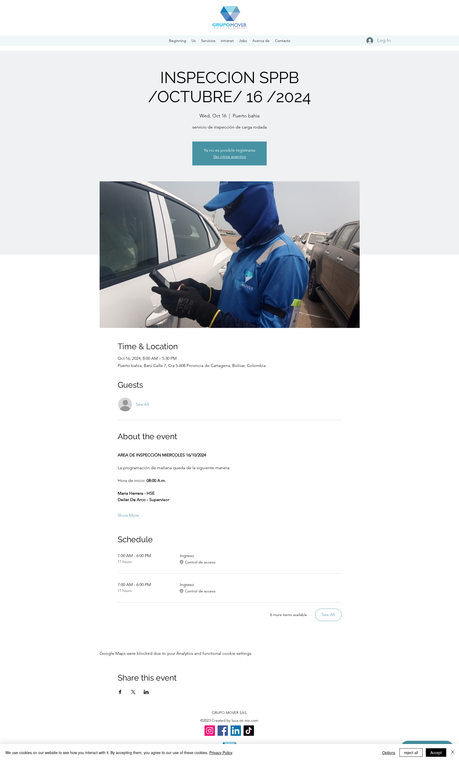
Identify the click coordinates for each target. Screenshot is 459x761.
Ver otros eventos (229, 156)
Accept (436, 752)
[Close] (452, 752)
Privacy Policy (220, 752)
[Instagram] (210, 730)
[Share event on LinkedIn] (146, 692)
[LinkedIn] (236, 730)
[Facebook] (223, 730)
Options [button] (388, 752)
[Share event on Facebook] (120, 692)
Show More (128, 515)
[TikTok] (249, 730)
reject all (411, 752)
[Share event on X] (133, 692)
